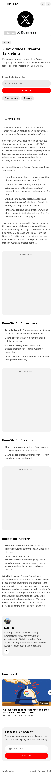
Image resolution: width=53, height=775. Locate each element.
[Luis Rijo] (7, 621)
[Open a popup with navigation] (3, 4)
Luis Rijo (9, 627)
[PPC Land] (13, 4)
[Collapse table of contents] (5, 119)
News (30, 715)
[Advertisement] (26, 285)
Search (42, 4)
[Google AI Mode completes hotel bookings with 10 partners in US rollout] (26, 692)
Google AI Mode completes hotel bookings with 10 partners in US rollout (26, 711)
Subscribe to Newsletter (13, 77)
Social (6, 42)
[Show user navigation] (48, 4)
